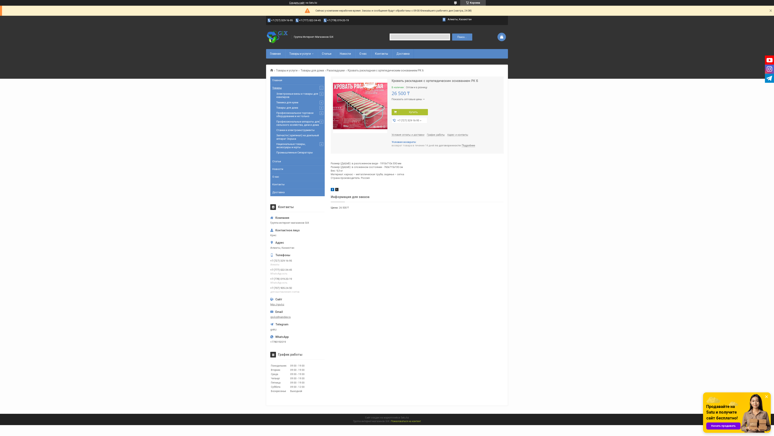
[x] (336, 190)
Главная (275, 53)
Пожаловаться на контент (406, 421)
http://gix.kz (277, 304)
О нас (363, 53)
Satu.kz (405, 417)
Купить (413, 112)
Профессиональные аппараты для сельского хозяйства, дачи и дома (297, 123)
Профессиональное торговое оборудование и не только (294, 114)
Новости (345, 53)
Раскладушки (336, 70)
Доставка (403, 53)
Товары (277, 87)
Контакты (381, 53)
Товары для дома (312, 70)
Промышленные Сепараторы (294, 152)
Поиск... (462, 37)
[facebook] (332, 190)
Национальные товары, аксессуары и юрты (291, 146)
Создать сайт (297, 2)
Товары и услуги (300, 53)
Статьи (326, 53)
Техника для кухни (287, 102)
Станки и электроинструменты (295, 130)
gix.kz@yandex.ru (280, 317)
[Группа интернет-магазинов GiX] (277, 37)
